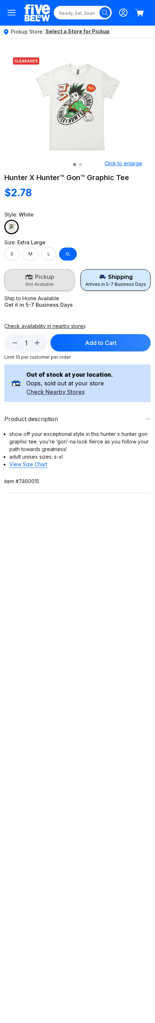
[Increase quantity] (37, 343)
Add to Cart (100, 342)
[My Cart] (139, 13)
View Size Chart (28, 464)
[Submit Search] (104, 12)
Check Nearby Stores (55, 392)
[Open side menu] (11, 12)
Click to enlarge (123, 163)
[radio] (39, 280)
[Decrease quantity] (15, 343)
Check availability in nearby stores (45, 326)
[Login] (123, 13)
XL (68, 254)
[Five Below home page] (37, 12)
